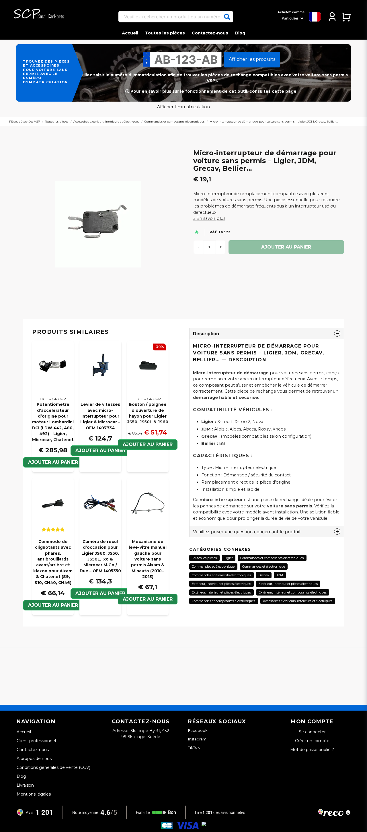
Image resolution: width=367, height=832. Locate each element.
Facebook (198, 730)
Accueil (130, 33)
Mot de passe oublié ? (312, 749)
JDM (279, 575)
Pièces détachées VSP (24, 121)
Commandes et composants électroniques (174, 121)
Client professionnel (36, 740)
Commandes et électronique (213, 567)
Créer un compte (312, 740)
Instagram (197, 739)
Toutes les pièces (165, 33)
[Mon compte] (332, 16)
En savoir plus (210, 218)
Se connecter (312, 731)
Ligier (229, 558)
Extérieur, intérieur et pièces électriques (221, 584)
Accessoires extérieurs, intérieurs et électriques (106, 121)
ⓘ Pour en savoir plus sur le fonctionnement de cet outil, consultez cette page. (211, 91)
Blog (240, 33)
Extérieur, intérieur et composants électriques (293, 592)
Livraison (25, 785)
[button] (227, 17)
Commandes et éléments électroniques (221, 575)
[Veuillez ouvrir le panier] (346, 16)
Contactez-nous (210, 33)
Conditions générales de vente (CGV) (53, 767)
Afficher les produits (252, 59)
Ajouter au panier (148, 444)
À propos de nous (34, 758)
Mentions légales (34, 794)
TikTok (194, 747)
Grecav (264, 575)
